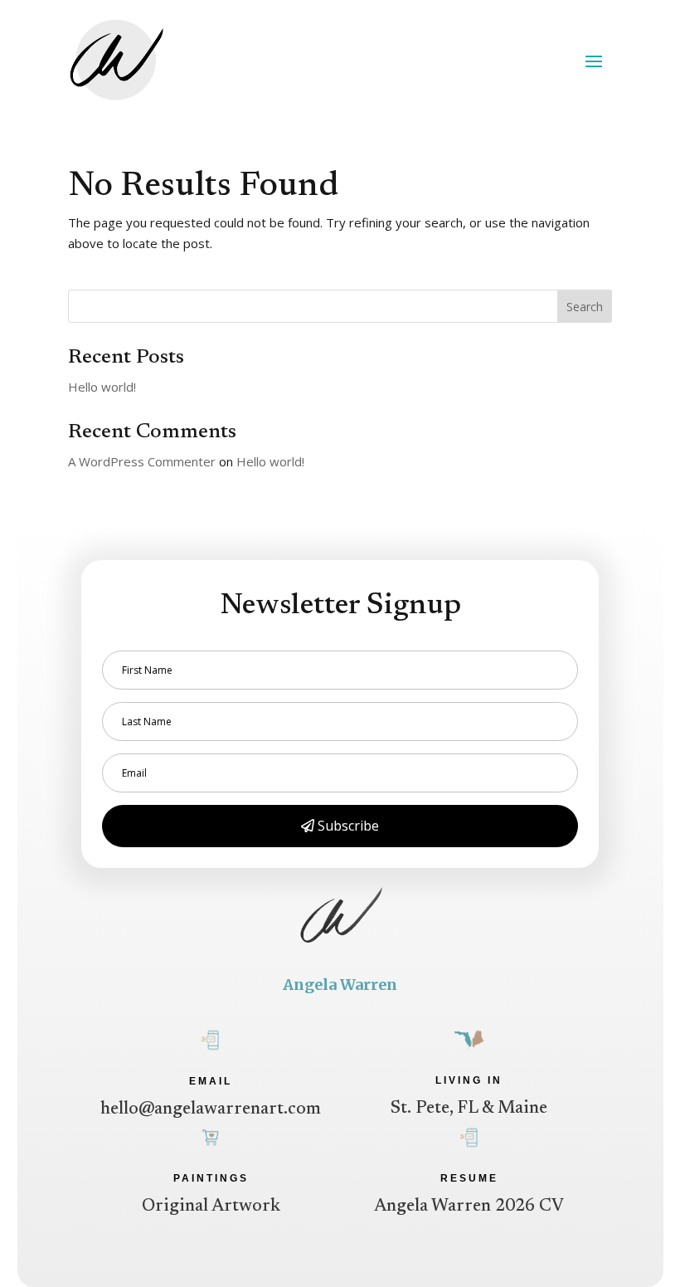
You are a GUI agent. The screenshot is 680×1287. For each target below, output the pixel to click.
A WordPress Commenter (142, 461)
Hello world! (102, 386)
